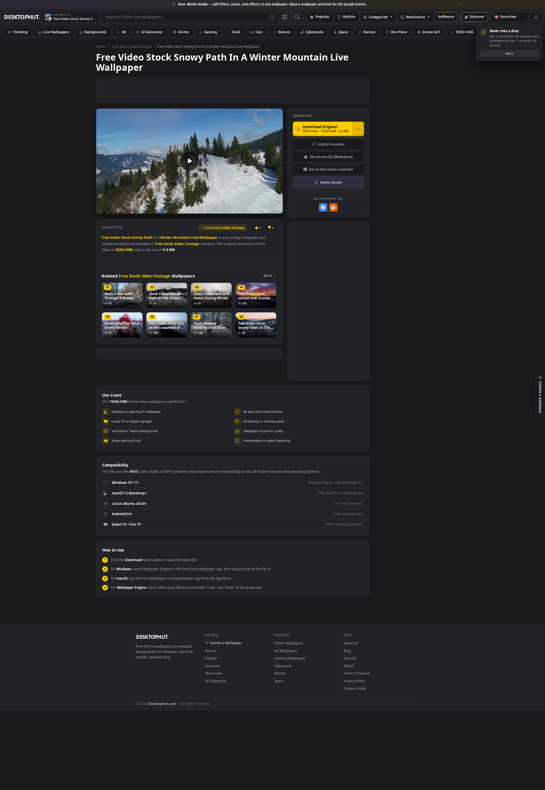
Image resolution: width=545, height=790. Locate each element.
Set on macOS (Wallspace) (331, 157)
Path (148, 237)
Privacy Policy (354, 681)
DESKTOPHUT (152, 636)
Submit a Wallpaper (226, 642)
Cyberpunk (314, 32)
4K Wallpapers (285, 650)
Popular (322, 16)
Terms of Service (357, 673)
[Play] (103, 208)
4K (124, 32)
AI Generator (152, 32)
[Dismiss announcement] (461, 4)
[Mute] (244, 208)
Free (105, 237)
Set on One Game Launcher (331, 169)
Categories (378, 17)
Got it (509, 53)
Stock (126, 237)
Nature (284, 32)
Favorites (511, 16)
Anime (183, 32)
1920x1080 (124, 249)
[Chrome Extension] (323, 207)
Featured (212, 665)
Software (446, 16)
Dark (236, 32)
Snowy (137, 237)
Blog (347, 650)
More (267, 275)
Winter (166, 237)
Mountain (181, 237)
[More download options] (358, 129)
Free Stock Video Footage (131, 46)
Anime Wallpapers (288, 643)
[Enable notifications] (536, 17)
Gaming (210, 32)
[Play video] (189, 161)
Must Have (213, 673)
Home (101, 46)
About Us (351, 643)
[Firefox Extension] (333, 207)
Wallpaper (208, 237)
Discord (350, 658)
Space (343, 32)
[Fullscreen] (275, 208)
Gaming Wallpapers (290, 658)
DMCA (348, 665)
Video (115, 237)
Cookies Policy (355, 688)
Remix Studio (331, 182)
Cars (259, 32)
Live (194, 237)
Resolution (415, 17)
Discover (477, 16)
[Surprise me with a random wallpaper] (284, 17)
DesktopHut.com (162, 703)
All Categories (216, 681)
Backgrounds (95, 32)
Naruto (369, 32)
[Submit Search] (297, 17)
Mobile (349, 16)
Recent (210, 650)
